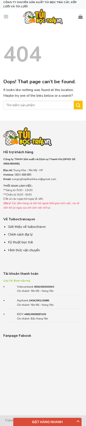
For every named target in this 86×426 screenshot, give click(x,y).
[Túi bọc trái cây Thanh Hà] (43, 16)
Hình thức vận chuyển (24, 250)
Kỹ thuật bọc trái (20, 242)
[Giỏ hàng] (80, 16)
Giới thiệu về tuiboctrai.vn (27, 226)
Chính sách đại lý (20, 234)
